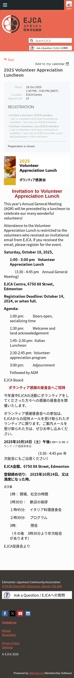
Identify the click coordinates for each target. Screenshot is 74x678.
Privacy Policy (11, 643)
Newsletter (9, 635)
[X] (12, 613)
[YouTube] (20, 613)
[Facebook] (5, 613)
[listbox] (52, 63)
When (18, 87)
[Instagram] (28, 613)
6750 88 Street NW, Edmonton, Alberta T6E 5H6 (32, 586)
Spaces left (15, 98)
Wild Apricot (36, 673)
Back (11, 59)
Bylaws (6, 631)
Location (16, 94)
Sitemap (7, 647)
